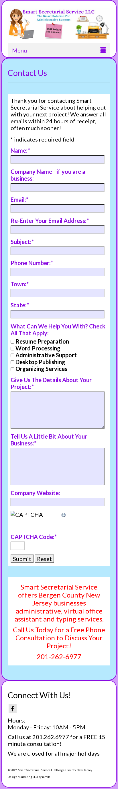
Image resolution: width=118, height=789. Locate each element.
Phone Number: (32, 262)
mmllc (46, 776)
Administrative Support (46, 355)
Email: (19, 199)
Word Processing (37, 348)
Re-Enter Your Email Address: (50, 220)
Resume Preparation (42, 341)
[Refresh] (64, 514)
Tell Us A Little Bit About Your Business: (49, 440)
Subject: (22, 241)
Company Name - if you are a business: (48, 175)
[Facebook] (13, 708)
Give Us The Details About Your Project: (51, 383)
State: (20, 305)
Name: (20, 150)
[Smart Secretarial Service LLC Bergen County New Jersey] (59, 24)
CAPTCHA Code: (34, 536)
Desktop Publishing (40, 361)
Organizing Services (41, 368)
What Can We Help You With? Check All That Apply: (58, 329)
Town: (20, 284)
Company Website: (35, 492)
